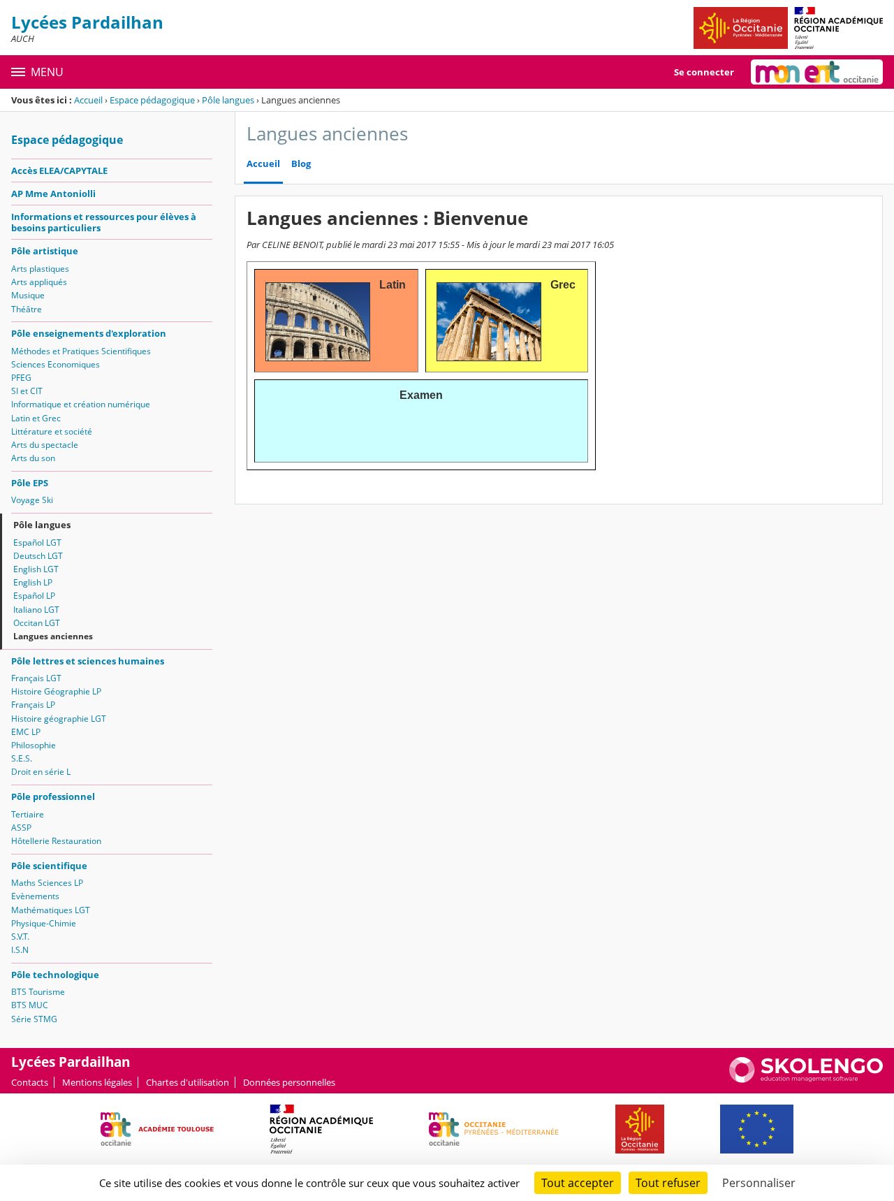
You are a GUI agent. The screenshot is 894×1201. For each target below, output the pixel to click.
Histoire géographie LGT (58, 719)
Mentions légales (97, 1082)
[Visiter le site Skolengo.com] (806, 1079)
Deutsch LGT (38, 556)
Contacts (29, 1082)
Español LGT (37, 542)
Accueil (88, 100)
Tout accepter (577, 1183)
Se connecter (704, 72)
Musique (28, 295)
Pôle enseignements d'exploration (88, 333)
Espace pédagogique (152, 100)
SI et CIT (27, 391)
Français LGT (36, 678)
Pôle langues (228, 100)
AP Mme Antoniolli (53, 193)
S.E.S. (21, 758)
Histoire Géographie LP (56, 691)
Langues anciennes (53, 636)
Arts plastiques (40, 269)
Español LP (34, 596)
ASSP (21, 828)
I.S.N (20, 950)
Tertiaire (27, 814)
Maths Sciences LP (47, 883)
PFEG (21, 378)
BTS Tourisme (38, 992)
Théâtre (26, 309)
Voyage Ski (32, 500)
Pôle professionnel (53, 796)
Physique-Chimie (43, 923)
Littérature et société (51, 431)
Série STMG (34, 1019)
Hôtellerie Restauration (56, 841)
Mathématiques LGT (50, 910)
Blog (301, 164)
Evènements (35, 896)
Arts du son (33, 458)
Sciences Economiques (55, 364)
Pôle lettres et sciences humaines (87, 661)
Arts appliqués (39, 282)
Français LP (33, 705)
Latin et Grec (36, 418)
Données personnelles (289, 1082)
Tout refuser (668, 1183)
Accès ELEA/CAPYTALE (59, 170)
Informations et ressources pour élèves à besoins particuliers (103, 222)
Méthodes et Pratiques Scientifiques (81, 351)
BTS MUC (29, 1005)
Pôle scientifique (49, 865)
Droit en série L (41, 772)
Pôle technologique (55, 974)
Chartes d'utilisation (187, 1082)
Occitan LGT (36, 623)
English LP (32, 582)
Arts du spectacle (44, 445)
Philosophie (33, 745)
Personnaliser (759, 1183)
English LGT (36, 569)
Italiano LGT (36, 610)
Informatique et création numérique (80, 404)
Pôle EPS (29, 482)
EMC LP (26, 732)
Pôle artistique (44, 251)
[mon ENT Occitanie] (817, 72)
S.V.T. (20, 936)
